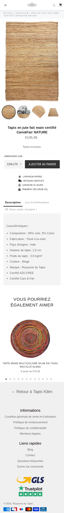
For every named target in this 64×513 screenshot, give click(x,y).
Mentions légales (30, 433)
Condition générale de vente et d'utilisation (30, 416)
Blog (30, 449)
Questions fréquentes (30, 461)
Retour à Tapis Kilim (33, 391)
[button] (6, 379)
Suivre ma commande (30, 466)
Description (13, 202)
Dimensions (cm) (13, 156)
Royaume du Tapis (23, 503)
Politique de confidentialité (30, 428)
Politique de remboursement (30, 422)
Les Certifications (37, 202)
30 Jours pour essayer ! (21, 209)
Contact (30, 455)
